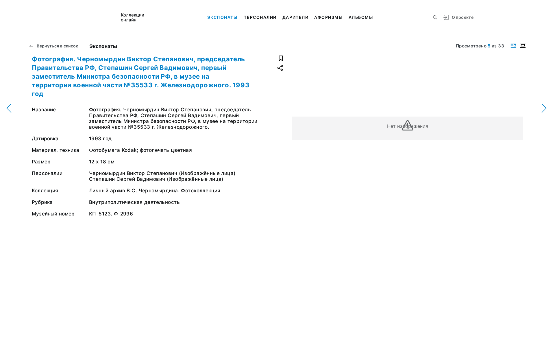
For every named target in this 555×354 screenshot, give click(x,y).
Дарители (295, 17)
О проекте (462, 17)
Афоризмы (328, 17)
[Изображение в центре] (522, 45)
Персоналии (260, 17)
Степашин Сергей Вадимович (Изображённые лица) (156, 179)
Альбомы (361, 17)
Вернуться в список (57, 45)
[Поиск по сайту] (435, 17)
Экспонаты (222, 17)
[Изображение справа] (513, 45)
